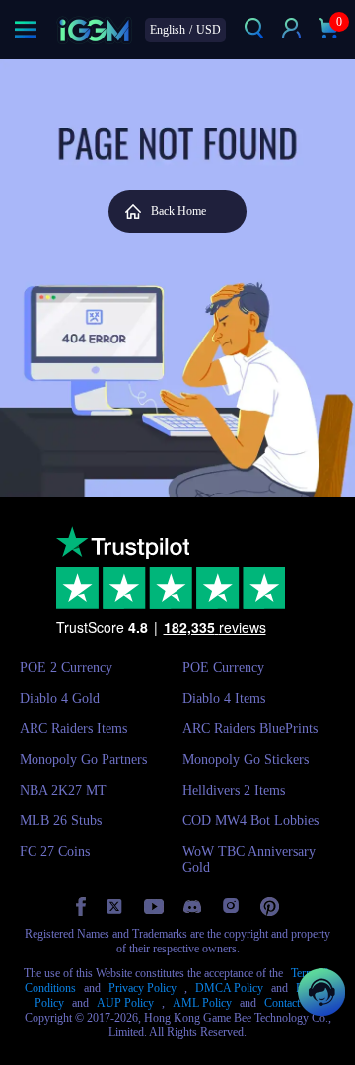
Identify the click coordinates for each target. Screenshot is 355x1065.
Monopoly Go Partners (83, 759)
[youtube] (154, 906)
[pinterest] (269, 906)
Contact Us (290, 1003)
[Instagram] (231, 906)
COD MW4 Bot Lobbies (250, 820)
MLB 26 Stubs (61, 820)
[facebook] (81, 906)
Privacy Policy (142, 988)
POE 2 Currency (66, 667)
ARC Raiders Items (73, 729)
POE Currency (223, 667)
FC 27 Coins (55, 851)
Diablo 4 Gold (60, 698)
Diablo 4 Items (223, 698)
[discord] (192, 906)
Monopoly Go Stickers (245, 759)
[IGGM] (94, 30)
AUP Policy (125, 1003)
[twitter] (115, 906)
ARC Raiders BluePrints (250, 729)
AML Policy (202, 1003)
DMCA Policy (229, 988)
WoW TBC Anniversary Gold (249, 859)
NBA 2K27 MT (63, 790)
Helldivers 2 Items (233, 790)
